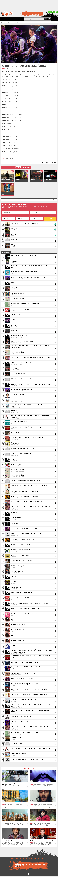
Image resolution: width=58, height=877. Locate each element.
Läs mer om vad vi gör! (35, 867)
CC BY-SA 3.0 (19, 61)
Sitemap (45, 872)
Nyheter (7, 22)
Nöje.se (2, 22)
